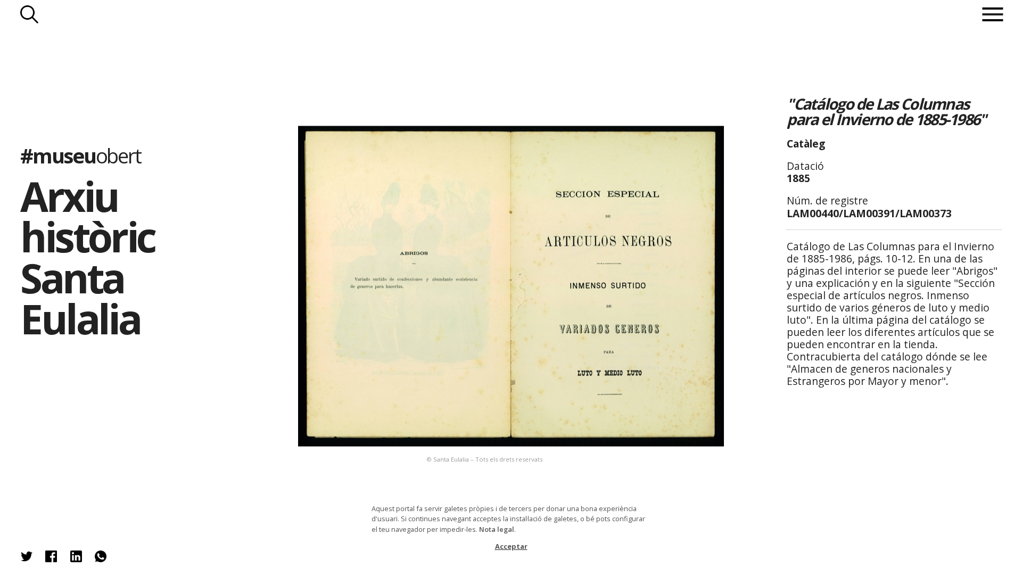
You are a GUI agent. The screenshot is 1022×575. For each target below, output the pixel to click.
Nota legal (496, 529)
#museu (80, 155)
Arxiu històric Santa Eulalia (87, 257)
